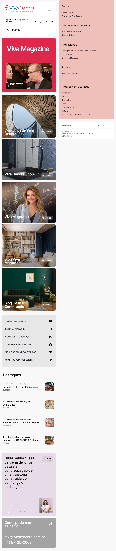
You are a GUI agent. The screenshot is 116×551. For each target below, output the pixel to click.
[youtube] (52, 22)
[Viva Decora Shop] (29, 159)
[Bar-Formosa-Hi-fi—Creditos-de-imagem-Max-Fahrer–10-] (49, 383)
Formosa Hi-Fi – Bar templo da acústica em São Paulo (32, 387)
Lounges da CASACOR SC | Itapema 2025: (26, 440)
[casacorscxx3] (49, 436)
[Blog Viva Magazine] (29, 245)
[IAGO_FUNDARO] (49, 401)
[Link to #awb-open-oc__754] (50, 9)
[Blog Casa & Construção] (29, 289)
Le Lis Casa (9, 404)
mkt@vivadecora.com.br (25, 537)
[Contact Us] (47, 533)
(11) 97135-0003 (18, 542)
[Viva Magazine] (29, 202)
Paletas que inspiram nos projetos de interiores (28, 422)
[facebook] (36, 22)
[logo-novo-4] (20, 5)
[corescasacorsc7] (49, 419)
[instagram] (41, 22)
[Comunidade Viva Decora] (29, 116)
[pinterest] (46, 22)
